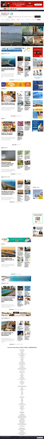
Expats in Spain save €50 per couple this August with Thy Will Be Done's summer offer (27, 328)
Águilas (13, 16)
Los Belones (22, 359)
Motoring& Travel (18, 20)
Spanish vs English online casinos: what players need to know (27, 303)
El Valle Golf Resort (22, 403)
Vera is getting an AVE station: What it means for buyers (19, 186)
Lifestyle (22, 19)
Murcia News (3, 19)
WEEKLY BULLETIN (16, 10)
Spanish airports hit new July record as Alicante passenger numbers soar (27, 98)
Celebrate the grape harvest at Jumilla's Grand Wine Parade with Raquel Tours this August (20, 128)
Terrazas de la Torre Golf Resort (22, 424)
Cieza (22, 390)
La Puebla (22, 356)
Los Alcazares (22, 358)
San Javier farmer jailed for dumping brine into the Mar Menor (8, 69)
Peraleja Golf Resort (22, 408)
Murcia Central (22, 396)
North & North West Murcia (22, 385)
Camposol (22, 376)
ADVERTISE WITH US (11, 10)
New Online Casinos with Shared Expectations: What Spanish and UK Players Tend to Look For (20, 304)
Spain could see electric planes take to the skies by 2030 (27, 108)
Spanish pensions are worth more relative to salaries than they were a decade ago (20, 264)
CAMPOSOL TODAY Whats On (22, 429)
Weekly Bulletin (22, 434)
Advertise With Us (41, 436)
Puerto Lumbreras (22, 382)
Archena (22, 400)
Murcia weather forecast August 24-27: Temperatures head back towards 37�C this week (20, 158)
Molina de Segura (22, 405)
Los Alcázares (26, 16)
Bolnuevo (22, 375)
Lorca (23, 16)
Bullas (22, 387)
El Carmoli (22, 352)
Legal (34, 436)
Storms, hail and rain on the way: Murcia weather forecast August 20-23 (27, 158)
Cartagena (22, 351)
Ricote (22, 409)
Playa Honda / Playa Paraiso (22, 363)
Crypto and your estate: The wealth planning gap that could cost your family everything (20, 338)
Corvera (22, 402)
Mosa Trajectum (22, 406)
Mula (22, 394)
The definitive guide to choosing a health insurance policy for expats (20, 328)
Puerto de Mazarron (22, 381)
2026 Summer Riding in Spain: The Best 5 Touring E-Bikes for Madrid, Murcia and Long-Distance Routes (20, 294)
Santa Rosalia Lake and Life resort (22, 368)
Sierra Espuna (22, 383)
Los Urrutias (22, 361)
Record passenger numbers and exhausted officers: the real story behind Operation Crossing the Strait (20, 110)
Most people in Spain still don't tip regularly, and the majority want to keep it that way (20, 254)
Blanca (22, 401)
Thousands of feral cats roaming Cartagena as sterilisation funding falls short (27, 74)
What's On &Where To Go (13, 20)
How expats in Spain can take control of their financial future (7, 334)
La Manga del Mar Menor (22, 355)
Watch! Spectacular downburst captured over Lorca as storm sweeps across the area (7, 164)
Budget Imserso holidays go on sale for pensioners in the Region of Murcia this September (8, 105)
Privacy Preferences (40, 437)
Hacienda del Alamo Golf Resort (22, 415)
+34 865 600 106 (3, 10)
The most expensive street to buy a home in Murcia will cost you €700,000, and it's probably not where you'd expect (27, 188)
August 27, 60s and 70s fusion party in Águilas (7, 133)
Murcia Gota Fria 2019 (22, 432)
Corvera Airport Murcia (22, 431)
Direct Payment (21, 436)
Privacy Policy (31, 436)
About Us (37, 436)
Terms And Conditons (26, 436)
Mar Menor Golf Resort (22, 362)
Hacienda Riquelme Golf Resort (22, 416)
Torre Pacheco (22, 369)
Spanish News (34, 19)
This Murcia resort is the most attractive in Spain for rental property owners (27, 63)
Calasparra (22, 388)
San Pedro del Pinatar (22, 367)
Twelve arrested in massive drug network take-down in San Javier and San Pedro (20, 63)
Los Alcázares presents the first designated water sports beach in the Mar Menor (8, 299)
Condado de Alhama (22, 377)
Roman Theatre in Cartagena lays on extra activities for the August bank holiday (27, 128)
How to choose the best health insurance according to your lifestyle (27, 338)
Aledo (22, 373)
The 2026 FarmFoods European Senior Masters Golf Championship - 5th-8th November (27, 294)
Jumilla (21, 16)
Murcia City (22, 407)
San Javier (32, 16)
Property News (28, 19)
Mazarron (22, 380)
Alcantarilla (22, 399)
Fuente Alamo (22, 378)
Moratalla (22, 393)
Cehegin (22, 389)
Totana (22, 384)
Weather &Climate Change (8, 20)
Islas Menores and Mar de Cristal (22, 353)
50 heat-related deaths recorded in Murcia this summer (20, 167)
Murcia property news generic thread (22, 433)
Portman (22, 364)
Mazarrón (29, 16)
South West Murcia (22, 371)
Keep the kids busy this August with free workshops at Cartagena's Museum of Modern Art (27, 264)
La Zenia (22, 425)
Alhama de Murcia (16, 16)
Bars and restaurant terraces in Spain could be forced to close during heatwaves (27, 167)
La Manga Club (22, 354)
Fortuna (22, 391)
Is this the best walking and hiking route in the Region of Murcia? (20, 138)
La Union (22, 357)
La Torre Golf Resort (22, 419)
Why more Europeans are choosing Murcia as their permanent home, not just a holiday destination (20, 198)
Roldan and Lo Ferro (22, 365)
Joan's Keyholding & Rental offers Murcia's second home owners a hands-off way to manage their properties (27, 198)
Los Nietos (22, 360)
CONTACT (7, 10)
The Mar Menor (22, 349)
